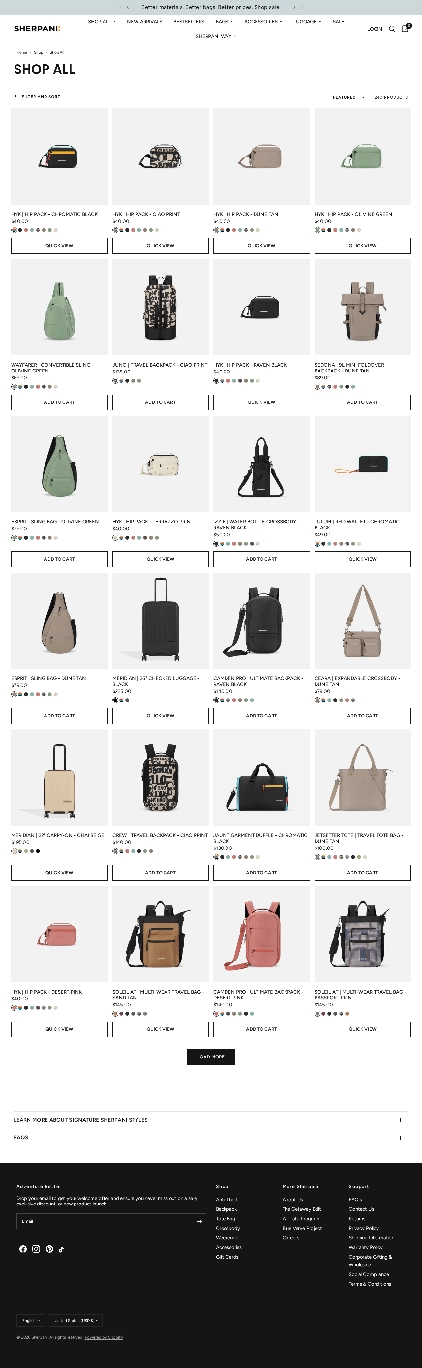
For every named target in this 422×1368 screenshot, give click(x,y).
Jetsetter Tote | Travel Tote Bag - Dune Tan (359, 838)
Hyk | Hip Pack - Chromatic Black (54, 214)
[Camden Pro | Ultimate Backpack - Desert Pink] (261, 934)
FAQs (21, 1137)
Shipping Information (371, 1238)
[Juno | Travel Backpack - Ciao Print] (160, 307)
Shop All (99, 22)
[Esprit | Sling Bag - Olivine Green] (59, 464)
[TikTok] (63, 1249)
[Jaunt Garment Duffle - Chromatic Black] (261, 777)
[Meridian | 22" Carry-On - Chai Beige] (59, 777)
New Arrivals (144, 22)
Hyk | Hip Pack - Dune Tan (245, 214)
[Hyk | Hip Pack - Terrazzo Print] (160, 464)
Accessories (260, 22)
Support (359, 1186)
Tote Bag (225, 1219)
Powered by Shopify (104, 1337)
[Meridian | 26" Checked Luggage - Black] (160, 621)
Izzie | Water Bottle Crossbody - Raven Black (256, 525)
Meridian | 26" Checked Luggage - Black (155, 681)
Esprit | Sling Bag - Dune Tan (48, 678)
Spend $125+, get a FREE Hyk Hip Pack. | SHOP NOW (212, 7)
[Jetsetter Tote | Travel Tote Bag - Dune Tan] (363, 777)
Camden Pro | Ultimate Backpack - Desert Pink (258, 995)
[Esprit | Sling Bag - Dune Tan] (59, 621)
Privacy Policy (364, 1228)
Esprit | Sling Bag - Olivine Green (55, 522)
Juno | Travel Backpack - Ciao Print (159, 365)
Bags (222, 22)
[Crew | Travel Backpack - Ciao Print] (160, 777)
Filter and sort (41, 97)
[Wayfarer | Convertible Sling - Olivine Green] (59, 307)
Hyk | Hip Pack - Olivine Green (353, 214)
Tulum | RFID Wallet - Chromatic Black (357, 525)
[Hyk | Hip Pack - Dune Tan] (261, 156)
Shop (222, 1186)
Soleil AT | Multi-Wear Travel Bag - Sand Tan (158, 995)
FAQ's (355, 1200)
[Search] (392, 29)
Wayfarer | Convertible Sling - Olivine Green (52, 368)
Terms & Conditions (370, 1284)
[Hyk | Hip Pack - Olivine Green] (363, 156)
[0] (403, 29)
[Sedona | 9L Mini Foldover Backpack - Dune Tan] (363, 307)
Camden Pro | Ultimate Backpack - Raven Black (258, 681)
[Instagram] (36, 1249)
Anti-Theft (227, 1200)
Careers (291, 1238)
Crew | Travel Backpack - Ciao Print (160, 835)
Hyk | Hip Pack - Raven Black (250, 365)
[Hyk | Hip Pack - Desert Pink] (59, 934)
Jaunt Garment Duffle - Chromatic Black (260, 838)
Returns (357, 1219)
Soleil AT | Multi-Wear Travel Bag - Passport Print (360, 995)
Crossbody (228, 1228)
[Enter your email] (199, 1221)
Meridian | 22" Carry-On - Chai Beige (57, 835)
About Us (293, 1200)
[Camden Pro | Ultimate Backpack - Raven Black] (261, 621)
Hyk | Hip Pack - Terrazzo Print (152, 522)
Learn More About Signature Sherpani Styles (81, 1120)
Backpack (226, 1209)
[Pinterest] (49, 1249)
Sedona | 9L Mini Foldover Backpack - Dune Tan (349, 368)
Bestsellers (188, 22)
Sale (338, 22)
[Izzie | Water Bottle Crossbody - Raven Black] (261, 464)
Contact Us (361, 1209)
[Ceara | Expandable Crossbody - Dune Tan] (363, 621)
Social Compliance (369, 1274)
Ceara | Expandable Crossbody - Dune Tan (357, 681)
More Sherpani (301, 1186)
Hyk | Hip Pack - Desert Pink (46, 992)
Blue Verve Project (302, 1228)
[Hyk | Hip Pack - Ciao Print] (160, 156)
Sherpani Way (213, 36)
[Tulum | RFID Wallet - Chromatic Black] (363, 464)
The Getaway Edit (302, 1209)
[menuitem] (102, 22)
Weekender (228, 1238)
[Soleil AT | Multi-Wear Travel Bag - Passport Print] (363, 934)
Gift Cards (227, 1257)
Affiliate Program (301, 1219)
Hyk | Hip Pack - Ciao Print (146, 214)
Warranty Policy (365, 1247)
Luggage (304, 22)
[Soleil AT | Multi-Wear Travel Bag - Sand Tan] (160, 934)
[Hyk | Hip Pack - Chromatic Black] (59, 156)
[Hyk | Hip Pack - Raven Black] (261, 307)
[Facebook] (23, 1249)
